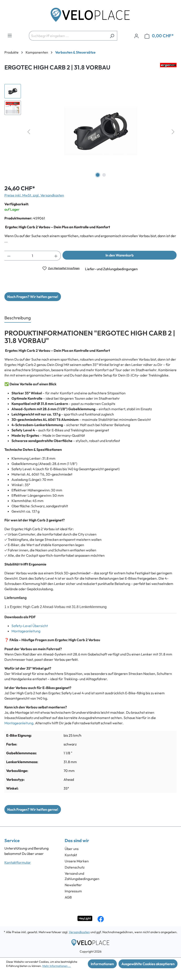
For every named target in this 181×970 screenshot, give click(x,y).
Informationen (102, 964)
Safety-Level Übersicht (30, 626)
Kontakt (71, 855)
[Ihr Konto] (136, 35)
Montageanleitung (25, 631)
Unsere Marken (77, 861)
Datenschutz (75, 867)
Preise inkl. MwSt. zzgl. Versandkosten (34, 195)
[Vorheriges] (28, 131)
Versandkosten (79, 932)
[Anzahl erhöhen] (56, 255)
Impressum (73, 891)
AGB (68, 897)
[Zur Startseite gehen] (90, 16)
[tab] (17, 318)
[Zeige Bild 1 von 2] (98, 175)
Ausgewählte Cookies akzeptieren (148, 964)
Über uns (72, 848)
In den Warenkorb (120, 255)
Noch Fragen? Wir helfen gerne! (32, 296)
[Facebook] (101, 919)
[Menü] (9, 35)
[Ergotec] (168, 69)
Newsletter (73, 885)
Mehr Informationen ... (56, 966)
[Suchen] (112, 36)
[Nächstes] (173, 131)
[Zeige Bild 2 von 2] (104, 175)
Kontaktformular (17, 862)
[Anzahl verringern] (8, 255)
